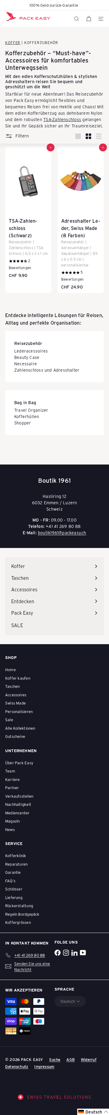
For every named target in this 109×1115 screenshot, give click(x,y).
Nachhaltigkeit (18, 804)
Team (10, 770)
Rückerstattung (19, 905)
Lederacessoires (31, 351)
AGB (70, 1059)
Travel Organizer (31, 410)
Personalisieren (19, 711)
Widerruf (89, 1059)
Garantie (13, 872)
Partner (12, 787)
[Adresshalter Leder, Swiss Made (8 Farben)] (81, 220)
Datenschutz (16, 1066)
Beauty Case (26, 357)
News (10, 829)
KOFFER (12, 42)
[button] (93, 1112)
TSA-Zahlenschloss (62, 119)
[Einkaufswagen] (89, 19)
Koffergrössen (18, 922)
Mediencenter (17, 812)
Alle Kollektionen (20, 728)
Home (10, 669)
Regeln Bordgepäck (22, 914)
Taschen (12, 686)
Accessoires (15, 694)
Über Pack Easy (19, 762)
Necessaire (25, 364)
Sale (9, 719)
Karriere (12, 779)
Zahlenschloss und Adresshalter (46, 370)
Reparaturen (16, 864)
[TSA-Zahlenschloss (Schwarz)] (28, 214)
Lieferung (13, 897)
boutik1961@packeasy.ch (62, 533)
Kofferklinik (15, 855)
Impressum (44, 1066)
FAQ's (10, 880)
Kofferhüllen (26, 416)
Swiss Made (15, 702)
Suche (54, 1059)
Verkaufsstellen (19, 796)
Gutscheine (15, 736)
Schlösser (13, 888)
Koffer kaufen (17, 678)
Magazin (12, 820)
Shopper (22, 423)
